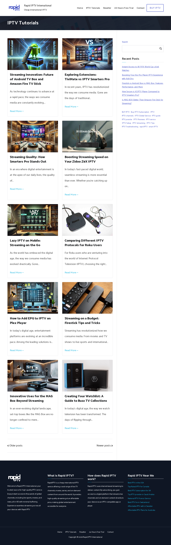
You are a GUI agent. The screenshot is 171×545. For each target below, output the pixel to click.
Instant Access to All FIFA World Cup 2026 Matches (140, 68)
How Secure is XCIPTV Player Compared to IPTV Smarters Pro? (141, 93)
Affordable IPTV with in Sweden (140, 506)
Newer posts (104, 445)
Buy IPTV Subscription (140, 112)
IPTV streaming (138, 123)
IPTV (152, 112)
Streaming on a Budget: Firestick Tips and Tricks (82, 321)
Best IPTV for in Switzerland (138, 502)
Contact (140, 8)
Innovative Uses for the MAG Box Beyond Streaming (31, 398)
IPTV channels (128, 115)
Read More (16, 111)
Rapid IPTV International (37, 5)
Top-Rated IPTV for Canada (138, 486)
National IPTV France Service (139, 498)
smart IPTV (153, 126)
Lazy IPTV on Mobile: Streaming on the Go (25, 243)
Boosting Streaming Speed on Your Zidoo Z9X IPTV (86, 159)
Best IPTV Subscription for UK (139, 490)
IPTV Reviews (139, 119)
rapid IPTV (143, 126)
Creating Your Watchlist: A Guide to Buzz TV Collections (86, 398)
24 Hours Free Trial (123, 8)
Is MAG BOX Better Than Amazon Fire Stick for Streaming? (142, 101)
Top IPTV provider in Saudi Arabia (141, 494)
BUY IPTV (155, 8)
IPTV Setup (126, 123)
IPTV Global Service (143, 115)
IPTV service (151, 119)
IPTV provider (127, 119)
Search (125, 42)
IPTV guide (156, 115)
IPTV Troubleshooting (130, 126)
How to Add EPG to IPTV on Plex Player (30, 321)
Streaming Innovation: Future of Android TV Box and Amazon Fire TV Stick (32, 79)
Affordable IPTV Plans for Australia (141, 510)
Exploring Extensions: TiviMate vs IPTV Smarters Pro (87, 77)
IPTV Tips (151, 123)
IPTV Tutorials (93, 8)
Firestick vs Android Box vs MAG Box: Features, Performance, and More (143, 85)
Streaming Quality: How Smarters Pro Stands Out (28, 159)
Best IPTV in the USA (136, 482)
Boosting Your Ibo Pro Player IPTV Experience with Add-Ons (142, 76)
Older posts (15, 445)
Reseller (107, 8)
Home (80, 8)
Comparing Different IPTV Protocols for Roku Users (84, 243)
